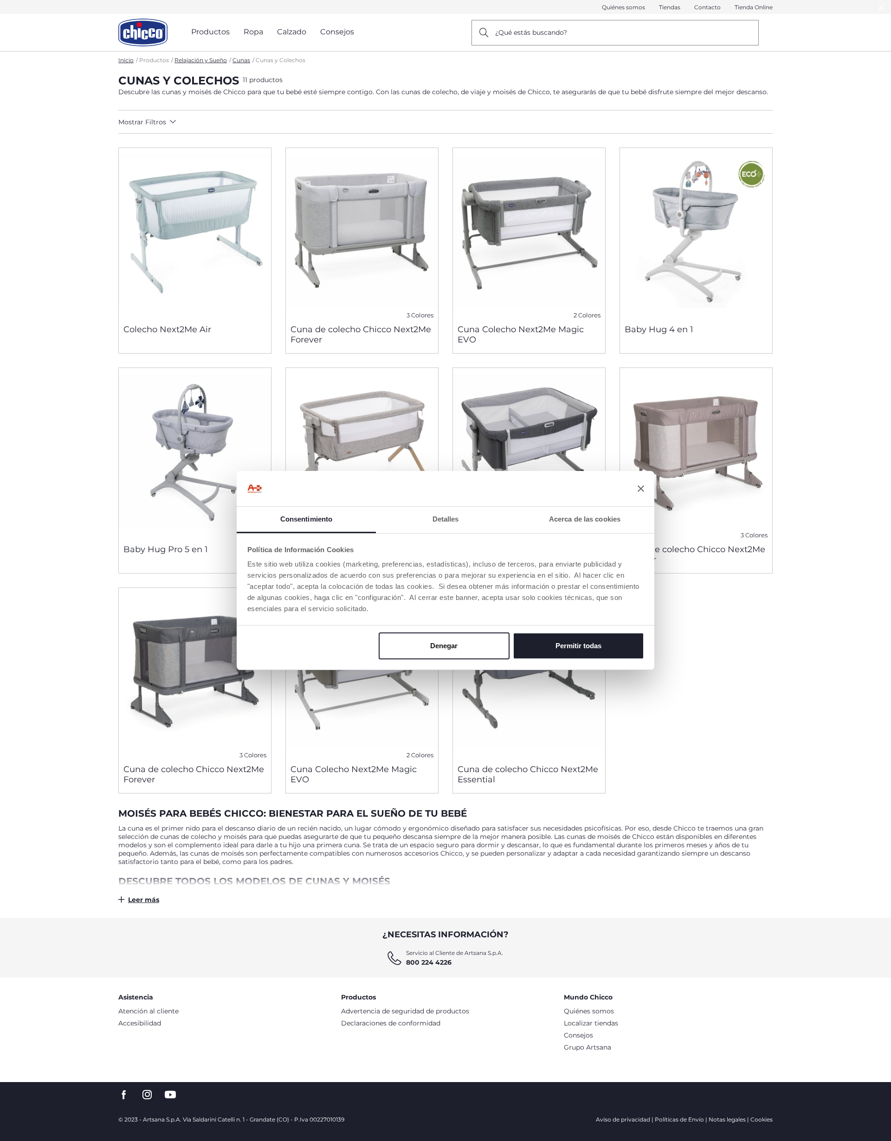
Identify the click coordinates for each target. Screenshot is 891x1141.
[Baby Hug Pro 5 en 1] (195, 452)
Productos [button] (210, 31)
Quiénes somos (623, 7)
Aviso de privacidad (623, 1119)
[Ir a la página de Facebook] (123, 1095)
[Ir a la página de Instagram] (147, 1095)
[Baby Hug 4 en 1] (696, 232)
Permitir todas (578, 646)
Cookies (761, 1119)
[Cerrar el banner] (641, 488)
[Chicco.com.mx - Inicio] (143, 32)
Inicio (126, 60)
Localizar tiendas (591, 1023)
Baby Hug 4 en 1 (659, 329)
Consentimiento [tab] (306, 519)
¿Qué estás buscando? (531, 32)
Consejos (578, 1035)
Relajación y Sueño (200, 60)
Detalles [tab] (446, 519)
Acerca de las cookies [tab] (584, 519)
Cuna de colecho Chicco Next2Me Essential (528, 774)
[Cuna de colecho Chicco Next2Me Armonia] (362, 452)
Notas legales (727, 1119)
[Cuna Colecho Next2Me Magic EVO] (529, 232)
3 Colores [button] (420, 315)
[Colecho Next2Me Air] (195, 232)
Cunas (241, 60)
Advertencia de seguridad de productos (405, 1011)
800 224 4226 (429, 962)
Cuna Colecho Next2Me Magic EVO (521, 334)
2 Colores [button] (587, 315)
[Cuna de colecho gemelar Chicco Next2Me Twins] (529, 452)
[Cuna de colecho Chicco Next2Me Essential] (529, 672)
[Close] (881, 7)
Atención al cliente (148, 1011)
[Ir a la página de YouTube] (170, 1095)
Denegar (444, 646)
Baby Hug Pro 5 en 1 (165, 549)
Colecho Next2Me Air (167, 329)
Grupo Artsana (587, 1047)
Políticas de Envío (679, 1119)
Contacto (707, 7)
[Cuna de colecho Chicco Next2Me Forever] (362, 232)
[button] (200, 122)
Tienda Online (754, 7)
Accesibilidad (139, 1023)
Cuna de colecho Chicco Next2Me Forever (361, 334)
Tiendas (669, 7)
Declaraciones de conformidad (390, 1023)
